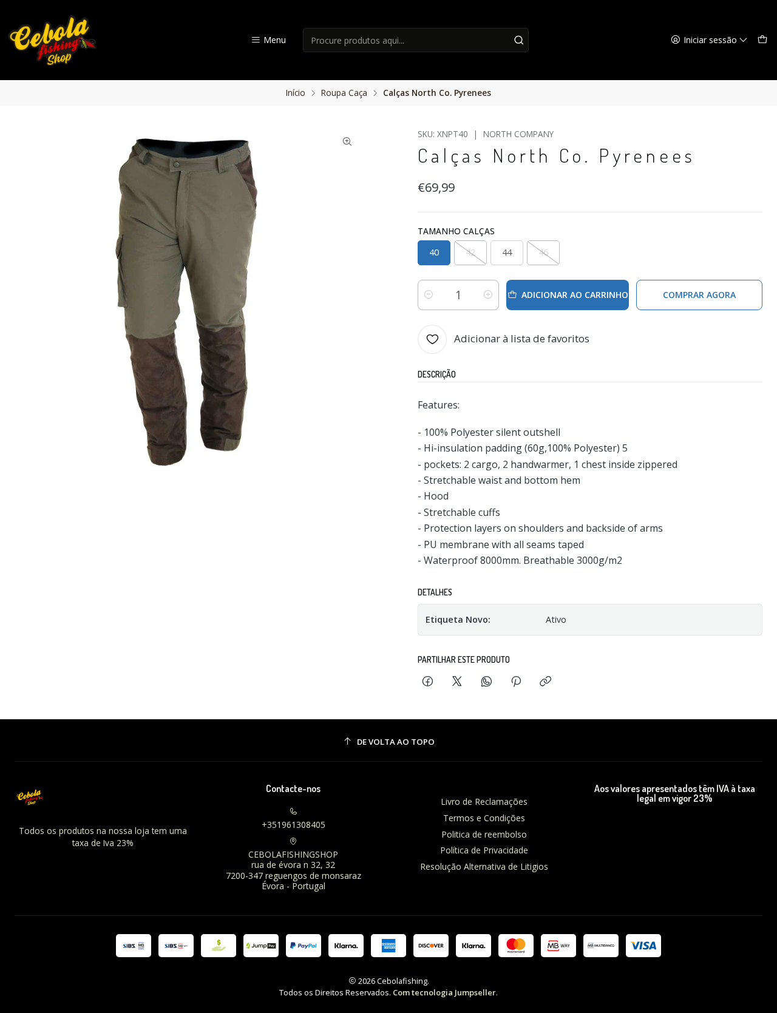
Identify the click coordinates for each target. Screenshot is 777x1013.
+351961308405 (293, 824)
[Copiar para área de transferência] (545, 682)
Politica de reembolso (484, 834)
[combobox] (416, 40)
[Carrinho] (762, 40)
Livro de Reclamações (484, 801)
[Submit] (518, 40)
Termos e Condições (484, 818)
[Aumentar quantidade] (488, 295)
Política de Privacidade (484, 850)
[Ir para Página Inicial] (52, 40)
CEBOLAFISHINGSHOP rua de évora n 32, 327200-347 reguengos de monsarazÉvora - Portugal (293, 870)
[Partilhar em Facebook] (428, 682)
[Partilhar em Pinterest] (516, 682)
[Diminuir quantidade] (428, 295)
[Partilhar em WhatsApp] (487, 682)
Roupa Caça (344, 93)
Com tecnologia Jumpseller (444, 992)
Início (295, 93)
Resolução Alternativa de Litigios (484, 866)
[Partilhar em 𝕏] (457, 682)
